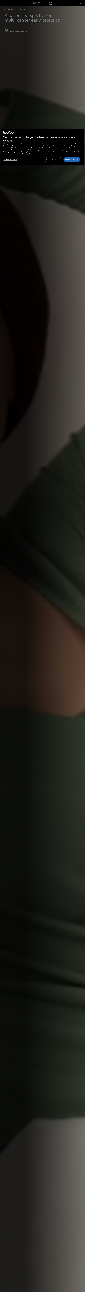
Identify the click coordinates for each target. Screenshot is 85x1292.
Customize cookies (10, 159)
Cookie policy (26, 154)
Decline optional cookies (53, 159)
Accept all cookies (71, 159)
